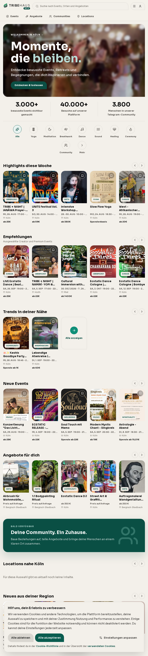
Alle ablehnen (20, 637)
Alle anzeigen (74, 338)
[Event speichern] (24, 175)
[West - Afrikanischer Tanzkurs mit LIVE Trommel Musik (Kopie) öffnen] (132, 197)
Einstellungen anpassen (120, 637)
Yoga (33, 136)
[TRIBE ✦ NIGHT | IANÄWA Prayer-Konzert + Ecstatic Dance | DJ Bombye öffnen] (16, 197)
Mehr (82, 152)
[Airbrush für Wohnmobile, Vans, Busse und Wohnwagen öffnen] (16, 484)
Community (66, 152)
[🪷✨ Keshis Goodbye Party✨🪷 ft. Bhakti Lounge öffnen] (16, 343)
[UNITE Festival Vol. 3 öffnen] (45, 197)
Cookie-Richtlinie (47, 646)
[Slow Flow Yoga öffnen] (103, 197)
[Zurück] (135, 165)
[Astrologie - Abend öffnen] (132, 415)
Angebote (36, 16)
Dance (82, 136)
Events (14, 16)
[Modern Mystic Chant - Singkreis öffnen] (103, 415)
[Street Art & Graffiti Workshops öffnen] (103, 484)
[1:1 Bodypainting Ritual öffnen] (45, 484)
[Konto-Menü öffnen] (138, 6)
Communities (61, 16)
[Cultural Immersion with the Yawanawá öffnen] (74, 271)
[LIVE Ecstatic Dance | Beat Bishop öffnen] (16, 271)
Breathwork (66, 136)
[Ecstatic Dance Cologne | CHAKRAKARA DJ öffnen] (103, 271)
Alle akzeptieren (49, 637)
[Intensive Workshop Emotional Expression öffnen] (74, 197)
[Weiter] (142, 165)
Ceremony (130, 136)
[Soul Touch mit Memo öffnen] (74, 415)
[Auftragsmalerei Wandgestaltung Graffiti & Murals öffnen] (132, 484)
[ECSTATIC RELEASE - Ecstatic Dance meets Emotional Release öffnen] (45, 415)
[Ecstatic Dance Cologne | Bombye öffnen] (132, 271)
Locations (87, 16)
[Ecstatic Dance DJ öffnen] (74, 484)
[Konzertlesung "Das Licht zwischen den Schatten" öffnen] (16, 415)
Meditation (50, 136)
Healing (114, 136)
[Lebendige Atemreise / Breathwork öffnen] (45, 343)
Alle (17, 136)
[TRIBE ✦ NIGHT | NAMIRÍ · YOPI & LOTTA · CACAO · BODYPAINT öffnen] (45, 271)
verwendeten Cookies (101, 646)
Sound (98, 136)
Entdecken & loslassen (29, 85)
